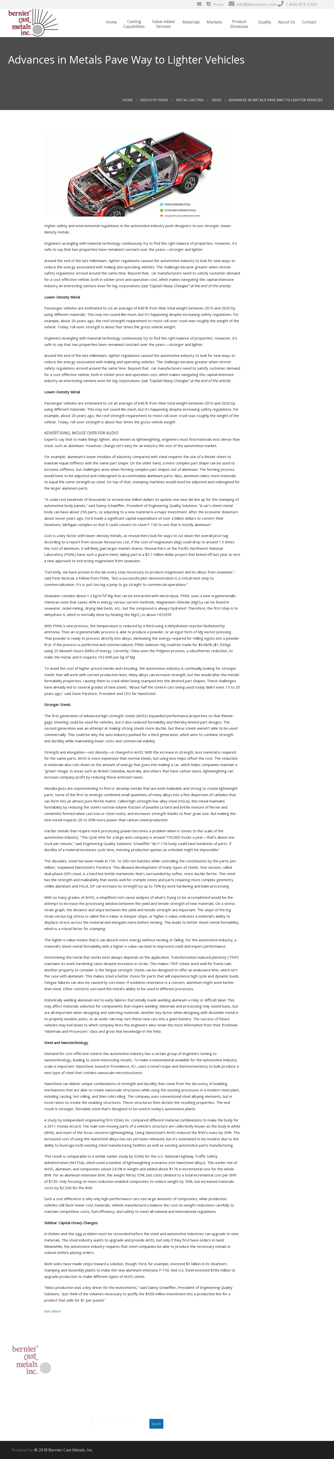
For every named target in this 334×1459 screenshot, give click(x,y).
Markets (214, 22)
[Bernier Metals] (33, 22)
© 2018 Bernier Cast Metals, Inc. (63, 1450)
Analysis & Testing (187, 1374)
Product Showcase (239, 24)
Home (111, 22)
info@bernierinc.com (256, 4)
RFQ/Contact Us (185, 1412)
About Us (286, 22)
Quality (264, 22)
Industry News (154, 100)
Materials (190, 22)
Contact (308, 22)
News (217, 100)
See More (52, 1311)
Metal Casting (190, 100)
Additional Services (188, 1380)
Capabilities (181, 1368)
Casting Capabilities (134, 24)
